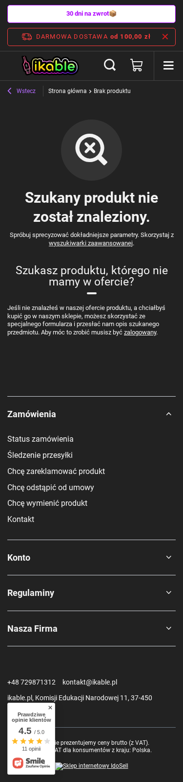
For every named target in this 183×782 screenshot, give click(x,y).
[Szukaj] (110, 65)
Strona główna (67, 91)
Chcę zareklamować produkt (56, 471)
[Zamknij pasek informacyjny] (165, 37)
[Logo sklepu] (51, 65)
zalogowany (140, 332)
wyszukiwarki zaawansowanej (91, 243)
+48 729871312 (31, 682)
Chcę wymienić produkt (47, 503)
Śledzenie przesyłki (40, 455)
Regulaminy (30, 593)
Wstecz (25, 91)
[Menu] (168, 65)
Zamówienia (31, 414)
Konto (18, 557)
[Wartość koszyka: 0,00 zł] (136, 65)
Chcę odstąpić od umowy (50, 487)
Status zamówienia (40, 439)
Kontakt (20, 519)
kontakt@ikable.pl (89, 682)
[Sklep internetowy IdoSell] (91, 766)
